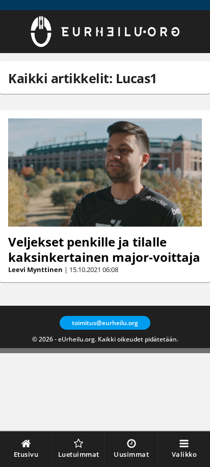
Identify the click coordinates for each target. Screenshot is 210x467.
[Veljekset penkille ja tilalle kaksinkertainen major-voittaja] (105, 172)
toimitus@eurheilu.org (105, 322)
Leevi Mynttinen (35, 269)
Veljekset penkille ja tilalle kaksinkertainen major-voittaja (104, 249)
